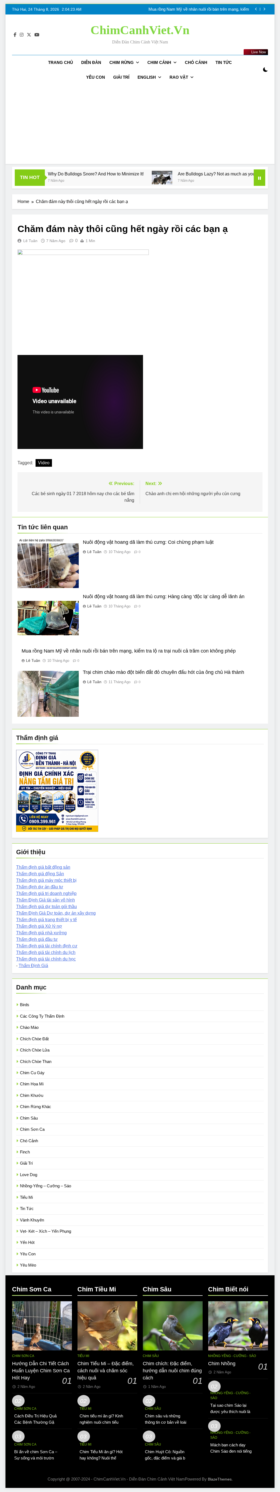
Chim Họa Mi (31, 1084)
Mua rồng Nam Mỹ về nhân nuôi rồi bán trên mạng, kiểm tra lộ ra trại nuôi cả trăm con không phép (129, 651)
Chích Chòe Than (35, 1061)
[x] (29, 35)
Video (43, 462)
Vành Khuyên (32, 1220)
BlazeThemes (220, 1479)
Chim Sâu (29, 1118)
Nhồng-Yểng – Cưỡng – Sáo (45, 1185)
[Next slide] (264, 9)
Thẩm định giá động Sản (40, 873)
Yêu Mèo (28, 1265)
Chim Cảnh (159, 62)
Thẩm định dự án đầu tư (39, 887)
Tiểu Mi (26, 1197)
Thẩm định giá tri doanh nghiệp (46, 893)
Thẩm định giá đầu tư (37, 939)
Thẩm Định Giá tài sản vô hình (45, 900)
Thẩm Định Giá (33, 965)
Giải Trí (121, 77)
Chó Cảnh (196, 62)
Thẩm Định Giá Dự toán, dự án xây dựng (56, 913)
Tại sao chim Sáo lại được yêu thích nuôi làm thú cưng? (232, 1411)
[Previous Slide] (256, 9)
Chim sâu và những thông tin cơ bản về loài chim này (165, 1422)
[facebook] (15, 35)
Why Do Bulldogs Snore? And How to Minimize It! (63, 173)
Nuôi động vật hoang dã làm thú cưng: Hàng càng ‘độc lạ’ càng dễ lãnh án (163, 596)
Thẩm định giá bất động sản (43, 867)
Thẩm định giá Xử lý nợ (39, 926)
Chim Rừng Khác (35, 1106)
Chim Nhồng (221, 1363)
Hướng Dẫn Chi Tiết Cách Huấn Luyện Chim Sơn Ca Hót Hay (41, 1371)
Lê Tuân (30, 241)
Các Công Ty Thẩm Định (42, 1016)
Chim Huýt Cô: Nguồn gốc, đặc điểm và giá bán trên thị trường (167, 1458)
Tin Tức (223, 62)
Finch (25, 1152)
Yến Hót (27, 1242)
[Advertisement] (140, 125)
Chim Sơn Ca (32, 1129)
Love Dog (28, 1174)
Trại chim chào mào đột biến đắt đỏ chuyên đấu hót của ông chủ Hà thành (196, 9)
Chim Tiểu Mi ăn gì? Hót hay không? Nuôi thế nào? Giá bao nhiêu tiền (101, 1458)
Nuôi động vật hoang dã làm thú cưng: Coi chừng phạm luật (148, 542)
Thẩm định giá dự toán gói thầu (46, 906)
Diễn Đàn (91, 62)
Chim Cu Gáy (32, 1072)
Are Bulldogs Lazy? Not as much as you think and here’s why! (205, 173)
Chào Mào (29, 1027)
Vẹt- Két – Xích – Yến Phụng (45, 1231)
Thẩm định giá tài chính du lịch (45, 952)
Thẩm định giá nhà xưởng (41, 932)
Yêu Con (95, 77)
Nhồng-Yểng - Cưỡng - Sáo (232, 1356)
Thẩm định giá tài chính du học (46, 959)
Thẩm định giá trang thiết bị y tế (46, 919)
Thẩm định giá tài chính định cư (46, 946)
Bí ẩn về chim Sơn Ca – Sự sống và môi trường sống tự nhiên (35, 1458)
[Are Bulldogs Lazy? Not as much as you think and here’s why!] (129, 177)
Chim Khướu (31, 1095)
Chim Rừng (121, 62)
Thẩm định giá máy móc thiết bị (46, 880)
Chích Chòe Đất (34, 1038)
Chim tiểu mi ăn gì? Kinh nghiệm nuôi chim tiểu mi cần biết (102, 1422)
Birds (24, 1004)
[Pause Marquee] (259, 177)
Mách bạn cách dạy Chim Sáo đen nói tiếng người (231, 1451)
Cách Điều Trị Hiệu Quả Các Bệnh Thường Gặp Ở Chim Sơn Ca (35, 1422)
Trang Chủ (60, 62)
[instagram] (21, 35)
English (147, 77)
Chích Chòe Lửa (34, 1050)
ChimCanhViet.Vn (140, 30)
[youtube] (37, 35)
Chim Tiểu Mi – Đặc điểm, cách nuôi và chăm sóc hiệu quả (105, 1371)
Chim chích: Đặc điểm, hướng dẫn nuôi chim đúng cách (172, 1371)
